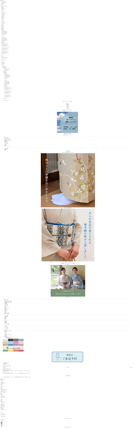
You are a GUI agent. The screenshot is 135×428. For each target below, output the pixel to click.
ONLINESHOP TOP (4, 2)
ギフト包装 (6, 324)
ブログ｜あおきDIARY (3, 414)
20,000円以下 (3, 30)
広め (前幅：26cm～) (4, 53)
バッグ (5, 333)
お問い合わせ (2, 420)
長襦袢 (2, 25)
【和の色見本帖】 (3, 405)
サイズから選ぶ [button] (2, 42)
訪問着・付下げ (3, 8)
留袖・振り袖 (7, 139)
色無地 (2, 9)
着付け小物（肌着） (3, 396)
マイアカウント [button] (2, 61)
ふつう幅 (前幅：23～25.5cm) (5, 45)
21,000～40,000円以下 (4, 31)
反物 (2, 27)
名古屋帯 (6, 148)
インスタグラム (2, 413)
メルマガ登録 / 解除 (3, 416)
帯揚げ (2, 24)
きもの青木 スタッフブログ (7, 366)
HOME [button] (4, 68)
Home (4, 99)
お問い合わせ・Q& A (3, 392)
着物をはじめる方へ (3, 406)
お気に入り (3, 64)
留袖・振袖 (3, 7)
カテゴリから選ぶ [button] (3, 14)
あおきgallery (3, 3)
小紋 (2, 10)
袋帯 (5, 149)
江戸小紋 (6, 143)
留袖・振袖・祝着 (8, 301)
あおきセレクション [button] (3, 5)
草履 (5, 332)
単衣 (5, 311)
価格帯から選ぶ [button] (5, 72)
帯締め (5, 321)
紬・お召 (6, 137)
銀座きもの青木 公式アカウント (5, 57)
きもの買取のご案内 (3, 409)
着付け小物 (3, 26)
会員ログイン (3, 62)
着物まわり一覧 (7, 330)
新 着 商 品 (68, 151)
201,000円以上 (3, 34)
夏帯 (5, 318)
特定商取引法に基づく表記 (4, 389)
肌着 (6, 326)
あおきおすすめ (2, 379)
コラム (2, 60)
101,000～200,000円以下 (4, 33)
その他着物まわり (8, 337)
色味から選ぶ (2, 28)
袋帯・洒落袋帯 (3, 13)
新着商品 (2, 380)
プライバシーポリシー (3, 390)
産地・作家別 (5, 98)
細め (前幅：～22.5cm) (4, 44)
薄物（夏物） (7, 313)
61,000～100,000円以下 (4, 39)
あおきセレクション (68, 134)
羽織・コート (3, 11)
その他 (6, 328)
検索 (70, 101)
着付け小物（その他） (3, 397)
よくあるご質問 (2, 65)
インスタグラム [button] (2, 56)
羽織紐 (5, 336)
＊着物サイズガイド (6, 86)
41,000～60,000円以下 (4, 38)
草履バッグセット (8, 334)
